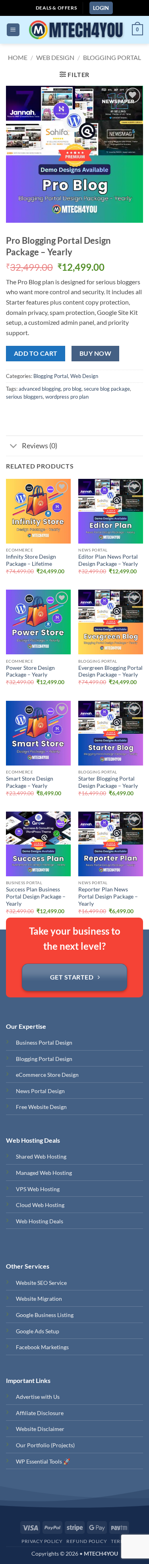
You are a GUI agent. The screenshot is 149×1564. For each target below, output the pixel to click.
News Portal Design (40, 1091)
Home (17, 57)
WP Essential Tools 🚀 (43, 1461)
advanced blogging (40, 389)
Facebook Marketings (42, 1347)
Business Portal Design (44, 1042)
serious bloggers (24, 396)
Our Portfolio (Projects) (45, 1445)
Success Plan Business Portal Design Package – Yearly (36, 896)
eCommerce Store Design (47, 1074)
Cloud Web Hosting (40, 1204)
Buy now (95, 353)
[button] (101, 8)
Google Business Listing (45, 1314)
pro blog (72, 389)
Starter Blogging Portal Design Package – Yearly (108, 782)
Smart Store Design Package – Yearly (29, 782)
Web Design (55, 57)
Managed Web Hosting (44, 1172)
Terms (119, 1541)
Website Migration (39, 1298)
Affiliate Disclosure (40, 1413)
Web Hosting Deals (39, 1221)
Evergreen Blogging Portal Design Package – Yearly (110, 671)
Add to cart (36, 353)
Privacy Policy (42, 1541)
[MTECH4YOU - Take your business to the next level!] (75, 30)
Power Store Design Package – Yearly (30, 671)
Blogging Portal (112, 57)
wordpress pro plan (67, 396)
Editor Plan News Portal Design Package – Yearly (108, 560)
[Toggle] (13, 446)
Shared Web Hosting (41, 1156)
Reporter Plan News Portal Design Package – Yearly (108, 896)
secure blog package (107, 389)
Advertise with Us (38, 1396)
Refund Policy (86, 1541)
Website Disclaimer (40, 1428)
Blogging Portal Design (44, 1058)
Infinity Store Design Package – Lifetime (31, 560)
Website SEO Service (41, 1282)
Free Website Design (41, 1106)
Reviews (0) (39, 446)
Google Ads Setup (37, 1331)
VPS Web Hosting (38, 1189)
